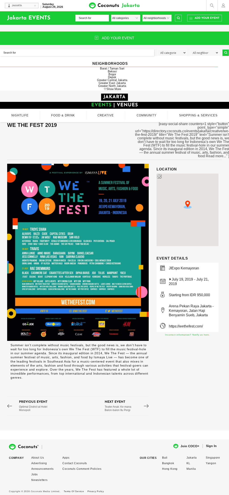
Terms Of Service (74, 491)
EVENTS (101, 105)
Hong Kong (170, 468)
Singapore (213, 457)
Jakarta (192, 457)
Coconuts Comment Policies (81, 468)
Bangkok (168, 463)
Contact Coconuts (74, 463)
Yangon (211, 463)
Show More (113, 88)
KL (188, 463)
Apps (65, 457)
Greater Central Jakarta (112, 80)
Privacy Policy (95, 491)
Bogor (112, 74)
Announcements (42, 468)
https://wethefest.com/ (186, 326)
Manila (191, 468)
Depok (112, 77)
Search (178, 18)
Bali (165, 457)
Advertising (39, 463)
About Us (37, 457)
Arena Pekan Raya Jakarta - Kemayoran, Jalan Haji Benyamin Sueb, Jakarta (191, 310)
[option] (78, 252)
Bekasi (112, 71)
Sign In (211, 446)
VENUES (127, 105)
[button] (187, 204)
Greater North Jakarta (112, 86)
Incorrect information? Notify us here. (187, 334)
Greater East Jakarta (112, 83)
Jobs (34, 474)
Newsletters (39, 480)
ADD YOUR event (118, 38)
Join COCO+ (189, 446)
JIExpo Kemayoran (184, 268)
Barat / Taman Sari (112, 68)
